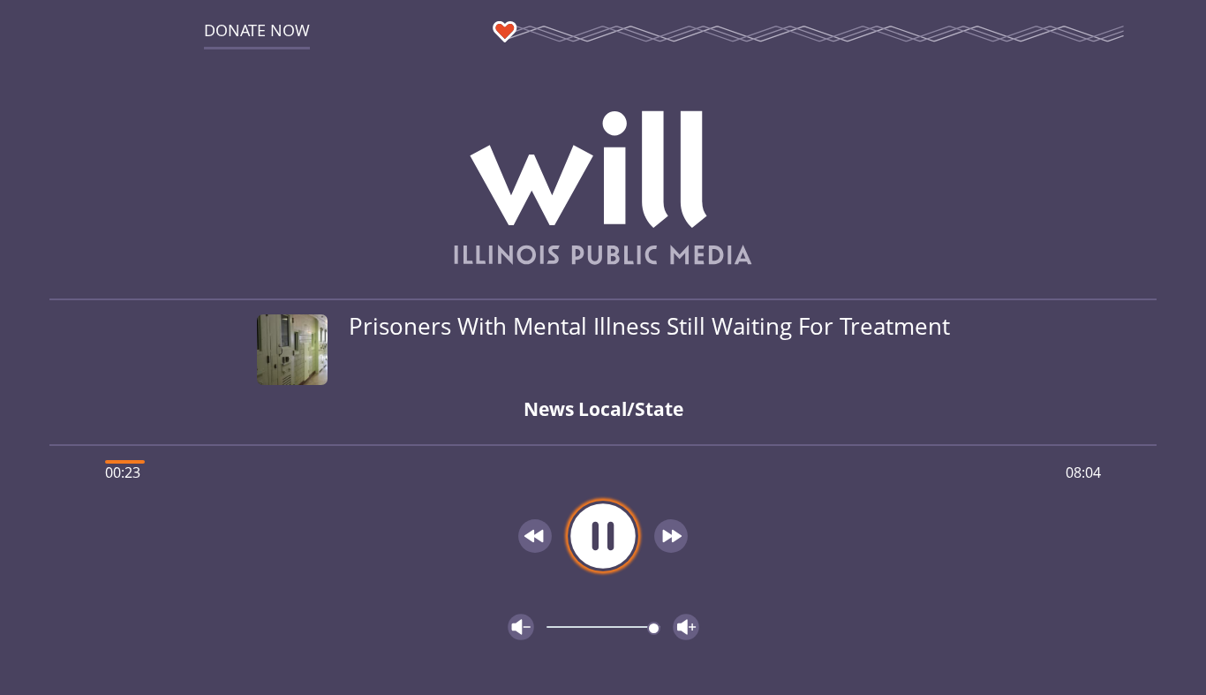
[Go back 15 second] (535, 536)
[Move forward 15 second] (671, 536)
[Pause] (603, 536)
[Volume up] (686, 627)
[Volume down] (520, 627)
